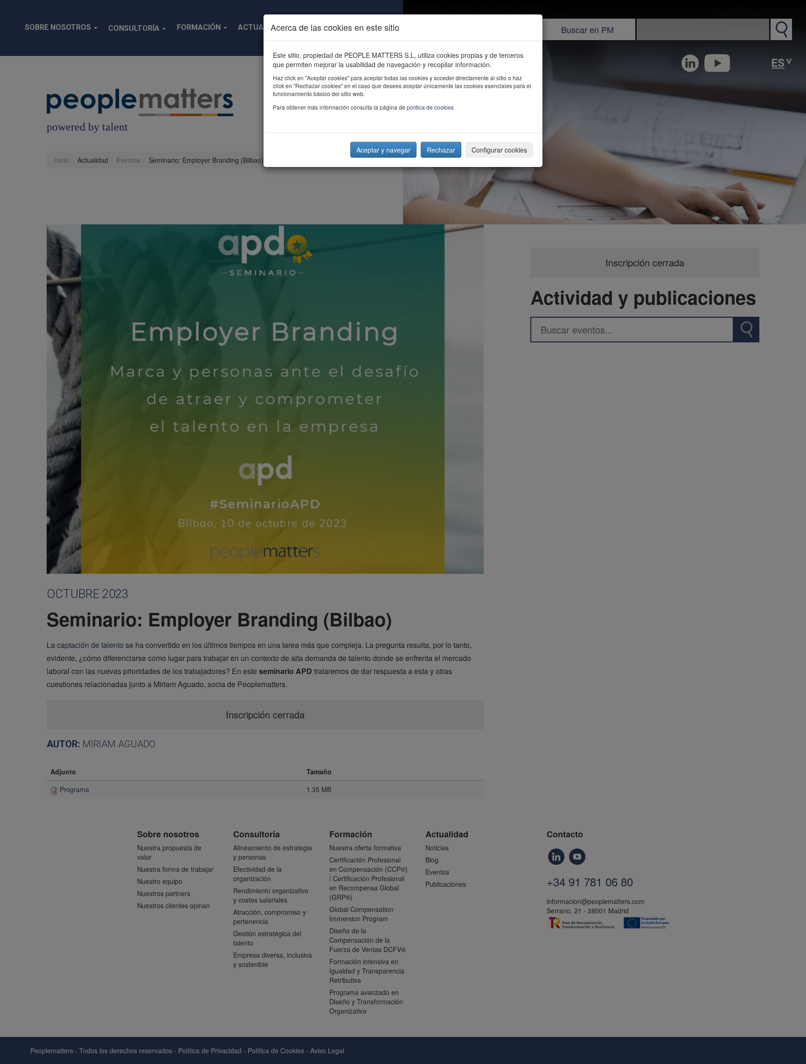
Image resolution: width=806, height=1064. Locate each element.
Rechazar (441, 149)
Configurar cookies (499, 149)
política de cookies (430, 107)
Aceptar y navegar (383, 149)
